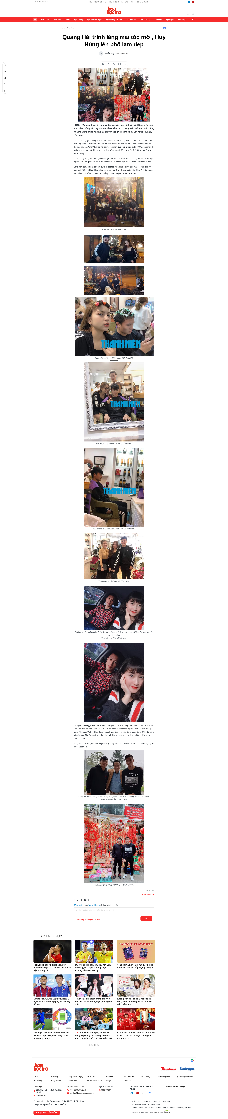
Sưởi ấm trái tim (129, 1077)
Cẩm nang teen (164, 1077)
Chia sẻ (4, 71)
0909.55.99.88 (75, 1090)
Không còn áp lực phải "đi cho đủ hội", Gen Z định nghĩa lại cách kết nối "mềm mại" (134, 1002)
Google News (164, 28)
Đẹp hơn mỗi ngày (94, 20)
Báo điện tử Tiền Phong (114, 10)
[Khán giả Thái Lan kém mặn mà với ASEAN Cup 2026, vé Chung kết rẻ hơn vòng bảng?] (52, 1019)
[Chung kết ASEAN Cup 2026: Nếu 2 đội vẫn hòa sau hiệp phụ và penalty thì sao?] (52, 985)
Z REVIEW (158, 20)
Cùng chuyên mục (47, 936)
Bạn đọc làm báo (47, 1113)
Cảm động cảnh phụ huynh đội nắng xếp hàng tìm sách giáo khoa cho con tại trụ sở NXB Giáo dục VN (93, 1035)
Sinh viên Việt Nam (139, 2)
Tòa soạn (37, 1087)
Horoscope (182, 20)
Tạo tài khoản (94, 905)
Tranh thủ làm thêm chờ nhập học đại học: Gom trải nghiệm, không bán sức (94, 1002)
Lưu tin (4, 78)
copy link (114, 64)
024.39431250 (41, 1095)
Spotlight (170, 20)
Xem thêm (193, 19)
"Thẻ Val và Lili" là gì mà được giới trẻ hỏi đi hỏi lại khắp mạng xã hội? (135, 966)
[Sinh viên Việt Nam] (187, 1069)
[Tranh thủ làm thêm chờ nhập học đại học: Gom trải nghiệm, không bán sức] (94, 985)
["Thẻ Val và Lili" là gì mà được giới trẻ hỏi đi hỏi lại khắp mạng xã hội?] (136, 951)
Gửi (146, 918)
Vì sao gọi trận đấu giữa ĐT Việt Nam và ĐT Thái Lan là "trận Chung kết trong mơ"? (136, 1035)
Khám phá (56, 20)
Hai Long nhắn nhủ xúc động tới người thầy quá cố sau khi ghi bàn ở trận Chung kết (52, 968)
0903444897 (106, 1090)
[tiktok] (144, 1093)
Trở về (4, 91)
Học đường (78, 20)
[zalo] (151, 1093)
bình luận (125, 64)
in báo (119, 64)
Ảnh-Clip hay (145, 20)
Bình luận (4, 84)
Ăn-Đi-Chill (131, 20)
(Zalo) (83, 1090)
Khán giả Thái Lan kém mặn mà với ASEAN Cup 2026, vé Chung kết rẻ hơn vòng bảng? (51, 1035)
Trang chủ (35, 19)
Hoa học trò (40, 1067)
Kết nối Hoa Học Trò (94, 1081)
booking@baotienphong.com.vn (82, 1093)
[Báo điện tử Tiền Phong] (168, 1069)
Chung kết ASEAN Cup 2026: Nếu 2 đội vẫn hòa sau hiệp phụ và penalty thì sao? (51, 1002)
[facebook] (188, 2)
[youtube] (193, 2)
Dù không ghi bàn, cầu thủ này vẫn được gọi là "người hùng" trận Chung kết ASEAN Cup (93, 968)
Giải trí (67, 20)
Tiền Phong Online (97, 2)
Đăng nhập (78, 905)
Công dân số (56, 1081)
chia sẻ (103, 64)
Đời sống (45, 20)
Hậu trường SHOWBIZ (114, 20)
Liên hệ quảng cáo (75, 1087)
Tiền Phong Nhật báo (118, 2)
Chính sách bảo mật (175, 1087)
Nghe (4, 64)
